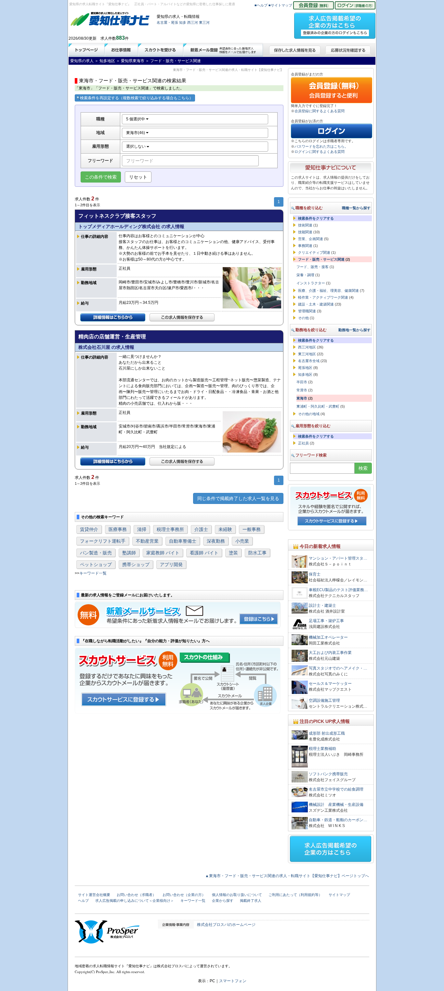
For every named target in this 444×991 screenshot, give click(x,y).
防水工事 (257, 552)
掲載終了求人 (250, 901)
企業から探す (222, 901)
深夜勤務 (216, 541)
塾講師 (129, 552)
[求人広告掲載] (334, 23)
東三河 (204, 22)
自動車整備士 (182, 541)
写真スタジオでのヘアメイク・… (338, 668)
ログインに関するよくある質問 (319, 152)
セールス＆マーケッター (330, 683)
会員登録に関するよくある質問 (319, 111)
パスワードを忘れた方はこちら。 (321, 146)
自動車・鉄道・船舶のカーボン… (338, 820)
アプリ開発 (171, 564)
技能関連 (305, 232)
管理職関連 (307, 311)
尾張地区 (305, 368)
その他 (303, 318)
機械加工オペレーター (328, 637)
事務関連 (305, 246)
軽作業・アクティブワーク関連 (323, 297)
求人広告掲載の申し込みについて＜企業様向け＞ (134, 901)
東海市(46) (136, 132)
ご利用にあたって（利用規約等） (295, 895)
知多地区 (305, 374)
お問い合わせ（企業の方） (184, 895)
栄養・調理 (305, 275)
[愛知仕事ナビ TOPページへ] (110, 20)
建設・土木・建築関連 (316, 304)
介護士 (201, 529)
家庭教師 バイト (162, 552)
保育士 (314, 574)
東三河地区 (307, 354)
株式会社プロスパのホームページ (226, 924)
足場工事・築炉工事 (326, 620)
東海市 (301, 398)
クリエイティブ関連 (314, 252)
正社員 (303, 443)
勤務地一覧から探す (354, 330)
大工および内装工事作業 (330, 652)
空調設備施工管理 (324, 700)
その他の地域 (309, 414)
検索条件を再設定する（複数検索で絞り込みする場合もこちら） (136, 98)
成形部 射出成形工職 (327, 733)
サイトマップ (339, 895)
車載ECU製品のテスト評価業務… (338, 590)
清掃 (141, 529)
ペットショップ (96, 564)
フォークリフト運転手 (102, 541)
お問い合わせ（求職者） (136, 895)
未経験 (225, 529)
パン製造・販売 (96, 552)
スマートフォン (232, 981)
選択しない (136, 146)
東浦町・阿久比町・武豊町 (317, 406)
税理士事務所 (170, 529)
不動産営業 (147, 541)
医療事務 (118, 529)
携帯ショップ (136, 564)
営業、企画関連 (310, 239)
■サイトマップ (280, 5)
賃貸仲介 (89, 529)
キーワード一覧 (93, 573)
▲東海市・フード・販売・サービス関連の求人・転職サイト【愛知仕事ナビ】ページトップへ (287, 876)
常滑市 (301, 390)
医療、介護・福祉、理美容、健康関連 (328, 290)
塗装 (233, 552)
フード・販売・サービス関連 (321, 259)
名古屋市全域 (309, 361)
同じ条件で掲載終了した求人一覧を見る (238, 498)
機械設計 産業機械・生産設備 (336, 804)
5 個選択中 (136, 119)
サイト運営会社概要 (94, 895)
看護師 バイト (204, 552)
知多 (182, 22)
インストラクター (310, 283)
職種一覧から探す (356, 208)
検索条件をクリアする (316, 218)
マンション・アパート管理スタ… (338, 558)
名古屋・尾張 (167, 22)
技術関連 (305, 225)
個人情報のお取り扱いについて (237, 895)
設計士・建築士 (323, 605)
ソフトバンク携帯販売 (328, 774)
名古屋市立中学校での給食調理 (336, 789)
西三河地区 (307, 347)
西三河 (192, 22)
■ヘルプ (261, 5)
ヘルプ (83, 901)
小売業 (242, 541)
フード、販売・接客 (312, 267)
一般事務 (251, 529)
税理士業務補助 (322, 748)
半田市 (301, 382)
